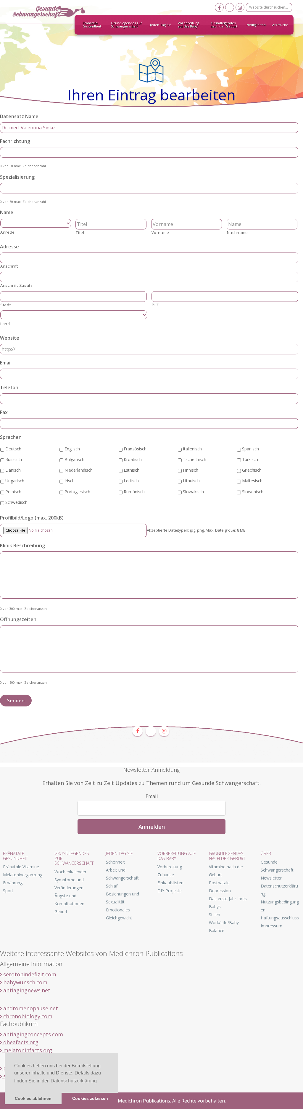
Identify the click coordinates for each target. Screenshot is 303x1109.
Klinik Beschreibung (22, 546)
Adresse (9, 247)
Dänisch (13, 470)
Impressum (271, 926)
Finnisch (190, 470)
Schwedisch (16, 502)
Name (6, 212)
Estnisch (131, 470)
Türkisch (250, 459)
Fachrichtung (15, 141)
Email (6, 363)
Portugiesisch (77, 491)
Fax (4, 412)
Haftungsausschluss (280, 918)
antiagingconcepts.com (32, 1034)
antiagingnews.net (26, 990)
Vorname (161, 232)
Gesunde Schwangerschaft (53, 12)
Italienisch (192, 449)
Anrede (7, 232)
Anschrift (9, 266)
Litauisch (191, 480)
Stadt (5, 304)
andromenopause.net (30, 1008)
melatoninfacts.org (27, 1050)
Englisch (72, 449)
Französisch (135, 449)
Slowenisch (252, 491)
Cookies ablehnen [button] (33, 1098)
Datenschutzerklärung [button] (74, 1080)
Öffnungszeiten (18, 619)
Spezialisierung (17, 177)
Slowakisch (193, 491)
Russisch (13, 459)
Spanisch (250, 449)
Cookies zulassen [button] (90, 1098)
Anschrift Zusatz (16, 285)
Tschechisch (194, 459)
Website (9, 338)
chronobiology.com (27, 1016)
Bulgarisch (74, 459)
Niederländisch (79, 470)
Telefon (9, 388)
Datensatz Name (19, 116)
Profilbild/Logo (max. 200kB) (32, 518)
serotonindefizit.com (29, 974)
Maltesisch (252, 480)
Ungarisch (14, 480)
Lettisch (131, 480)
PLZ (155, 304)
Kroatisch (133, 459)
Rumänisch (134, 491)
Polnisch (13, 491)
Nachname (237, 232)
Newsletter (271, 878)
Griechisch (252, 470)
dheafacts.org (20, 1042)
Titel (80, 232)
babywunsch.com (24, 982)
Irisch (70, 480)
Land (5, 323)
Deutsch (13, 449)
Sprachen (11, 437)
